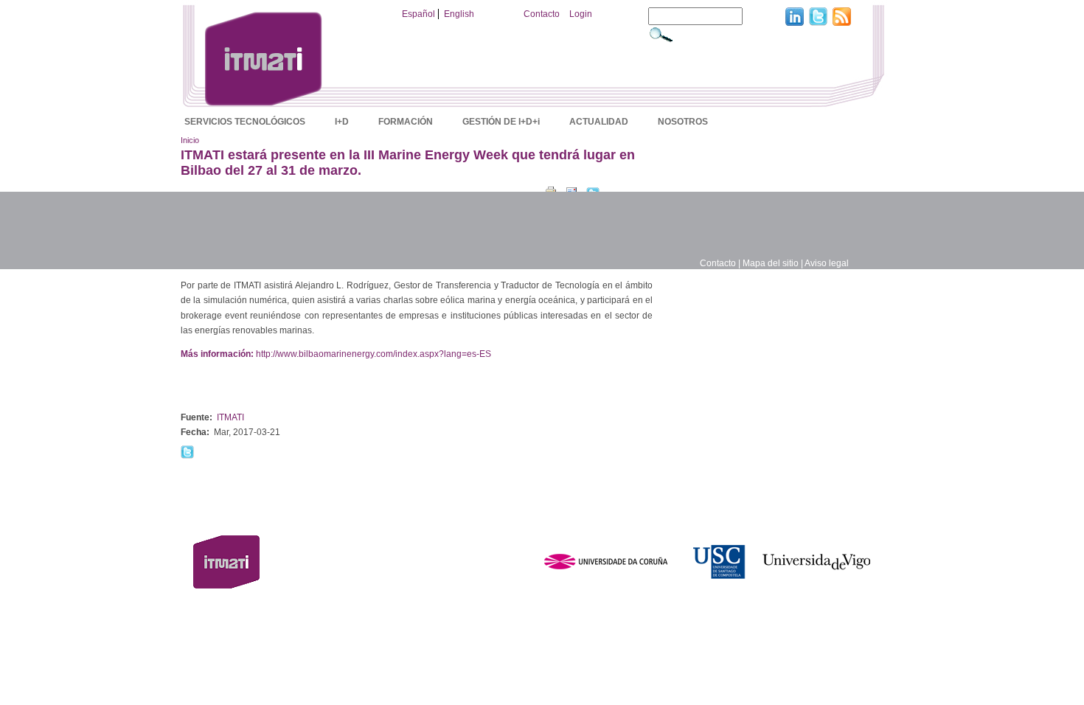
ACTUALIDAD (598, 122)
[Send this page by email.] (571, 190)
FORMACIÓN (405, 122)
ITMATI (230, 417)
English (459, 14)
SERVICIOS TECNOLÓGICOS (244, 122)
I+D (342, 122)
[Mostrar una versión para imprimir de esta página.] (551, 190)
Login (580, 14)
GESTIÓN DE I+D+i (501, 122)
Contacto (542, 14)
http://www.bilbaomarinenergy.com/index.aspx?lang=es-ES (373, 354)
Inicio (190, 140)
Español (418, 14)
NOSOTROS (683, 122)
